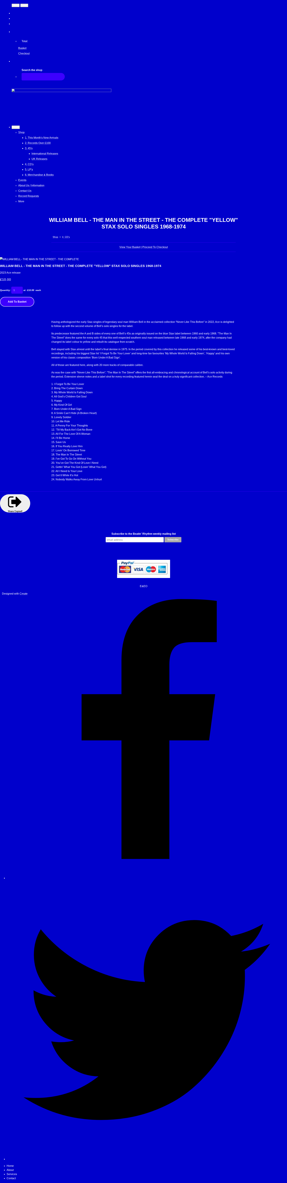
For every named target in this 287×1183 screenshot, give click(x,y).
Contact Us (24, 190)
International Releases (45, 153)
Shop (21, 132)
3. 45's (29, 148)
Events (22, 180)
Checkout (24, 53)
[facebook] (147, 878)
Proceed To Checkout (155, 247)
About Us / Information (31, 185)
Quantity (5, 290)
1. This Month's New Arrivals (41, 137)
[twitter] (147, 1159)
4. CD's (29, 164)
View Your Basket (129, 247)
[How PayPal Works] (143, 577)
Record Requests (28, 196)
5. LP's (29, 169)
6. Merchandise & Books (39, 174)
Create (24, 593)
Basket (22, 48)
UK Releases (39, 159)
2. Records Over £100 (38, 143)
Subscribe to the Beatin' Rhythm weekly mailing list (143, 533)
